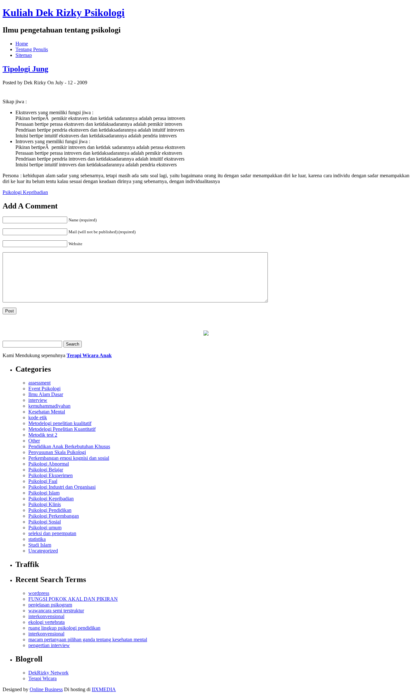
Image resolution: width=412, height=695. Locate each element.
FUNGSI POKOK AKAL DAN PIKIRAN (73, 599)
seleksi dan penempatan (52, 533)
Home (21, 43)
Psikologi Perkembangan (53, 516)
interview (37, 400)
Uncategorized (43, 550)
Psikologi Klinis (44, 504)
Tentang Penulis (31, 49)
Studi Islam (39, 545)
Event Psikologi (44, 388)
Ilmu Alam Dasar (45, 394)
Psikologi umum (44, 527)
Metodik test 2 (42, 435)
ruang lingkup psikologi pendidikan (64, 628)
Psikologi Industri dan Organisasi (62, 487)
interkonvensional (46, 616)
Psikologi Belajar (45, 469)
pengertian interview (49, 645)
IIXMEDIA (104, 689)
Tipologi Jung (25, 69)
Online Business (46, 689)
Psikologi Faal (42, 481)
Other (34, 440)
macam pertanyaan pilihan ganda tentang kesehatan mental (87, 639)
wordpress (38, 593)
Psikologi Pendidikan (49, 510)
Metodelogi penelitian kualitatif (59, 423)
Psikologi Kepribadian (25, 192)
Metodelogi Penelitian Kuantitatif (62, 429)
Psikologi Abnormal (48, 464)
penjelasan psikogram (50, 604)
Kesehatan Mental (46, 411)
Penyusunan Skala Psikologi (57, 452)
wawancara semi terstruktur (56, 610)
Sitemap (23, 55)
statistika (37, 539)
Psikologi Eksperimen (50, 475)
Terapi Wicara (42, 678)
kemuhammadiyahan (49, 406)
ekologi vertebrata (46, 622)
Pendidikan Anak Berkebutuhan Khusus (69, 446)
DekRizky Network (48, 672)
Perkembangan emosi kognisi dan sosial (68, 458)
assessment (39, 382)
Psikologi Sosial (44, 521)
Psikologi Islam (44, 493)
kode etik (37, 417)
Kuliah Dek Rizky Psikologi (64, 12)
